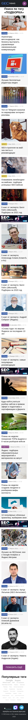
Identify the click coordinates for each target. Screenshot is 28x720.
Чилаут (5, 689)
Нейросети (5, 697)
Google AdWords (8, 693)
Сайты (17, 697)
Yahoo (12, 695)
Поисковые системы (7, 684)
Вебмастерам (6, 682)
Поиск (10, 686)
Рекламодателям (20, 691)
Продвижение (5, 691)
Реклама (5, 686)
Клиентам (22, 684)
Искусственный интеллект (19, 695)
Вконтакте (19, 699)
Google (9, 680)
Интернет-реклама (5, 695)
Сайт (14, 697)
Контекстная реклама (18, 686)
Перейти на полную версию (14, 711)
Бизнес (9, 697)
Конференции (12, 689)
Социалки (15, 693)
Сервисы (16, 684)
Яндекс (18, 680)
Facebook (22, 697)
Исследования (20, 682)
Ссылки (19, 693)
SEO (13, 682)
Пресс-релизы (12, 691)
